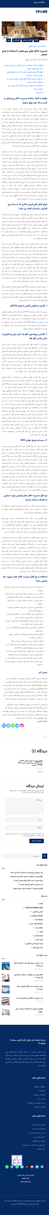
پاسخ (38, 761)
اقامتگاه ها (16, 40)
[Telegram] (17, 726)
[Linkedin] (12, 1167)
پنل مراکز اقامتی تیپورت (32, 261)
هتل (8, 40)
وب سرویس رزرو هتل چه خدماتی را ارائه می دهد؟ (26, 872)
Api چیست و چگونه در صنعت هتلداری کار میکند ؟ (26, 876)
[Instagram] (22, 726)
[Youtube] (32, 1167)
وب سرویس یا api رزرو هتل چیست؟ (31, 884)
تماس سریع (38, 2)
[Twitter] (8, 726)
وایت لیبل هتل (38, 947)
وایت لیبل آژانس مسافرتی (34, 943)
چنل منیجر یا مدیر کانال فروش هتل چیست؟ (28, 880)
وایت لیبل (39, 939)
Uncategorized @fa (34, 908)
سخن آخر (39, 92)
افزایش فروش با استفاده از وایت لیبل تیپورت (28, 888)
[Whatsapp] (13, 726)
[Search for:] (24, 856)
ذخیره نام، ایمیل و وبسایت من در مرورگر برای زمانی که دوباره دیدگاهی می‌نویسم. (24, 834)
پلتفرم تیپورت (14, 407)
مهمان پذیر (39, 928)
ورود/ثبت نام (40, 5)
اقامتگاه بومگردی (37, 916)
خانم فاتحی (32, 46)
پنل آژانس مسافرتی (13, 390)
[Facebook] (4, 726)
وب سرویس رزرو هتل (39, 322)
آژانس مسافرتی (27, 40)
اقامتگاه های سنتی (36, 924)
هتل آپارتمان (38, 936)
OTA (36, 40)
